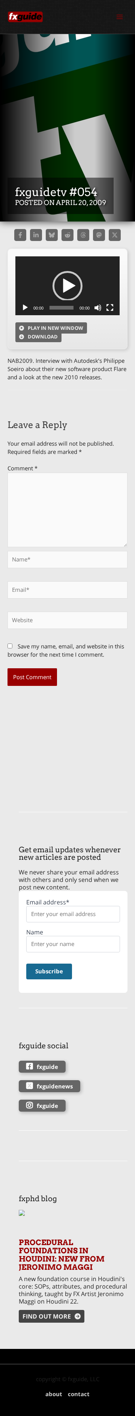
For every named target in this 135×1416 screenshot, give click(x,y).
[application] (67, 285)
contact (79, 1394)
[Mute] (98, 307)
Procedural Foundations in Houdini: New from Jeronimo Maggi (62, 1255)
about (53, 1394)
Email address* (47, 902)
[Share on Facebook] (20, 235)
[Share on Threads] (83, 235)
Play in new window (55, 328)
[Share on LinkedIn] (36, 235)
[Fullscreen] (110, 307)
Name (34, 932)
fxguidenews (55, 1086)
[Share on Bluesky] (52, 235)
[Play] (25, 307)
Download (43, 336)
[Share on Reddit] (68, 235)
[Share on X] (115, 235)
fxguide (47, 1066)
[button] (67, 286)
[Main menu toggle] (120, 17)
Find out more (46, 1316)
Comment (23, 468)
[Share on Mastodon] (99, 235)
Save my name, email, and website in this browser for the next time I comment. (66, 650)
